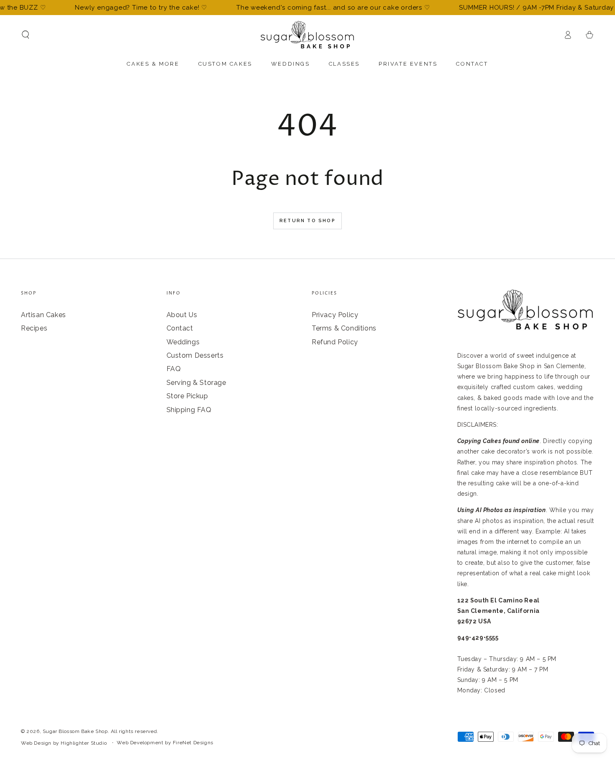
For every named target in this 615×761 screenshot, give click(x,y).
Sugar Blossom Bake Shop (75, 731)
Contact (180, 328)
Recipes (34, 328)
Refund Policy (335, 342)
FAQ (174, 369)
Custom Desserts (195, 355)
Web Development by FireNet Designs (165, 743)
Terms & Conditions (344, 328)
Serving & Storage (196, 383)
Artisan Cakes (43, 315)
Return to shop (307, 220)
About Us (182, 315)
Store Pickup (187, 396)
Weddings (183, 342)
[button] (25, 35)
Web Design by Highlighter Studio (64, 743)
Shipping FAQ (189, 410)
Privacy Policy (335, 315)
